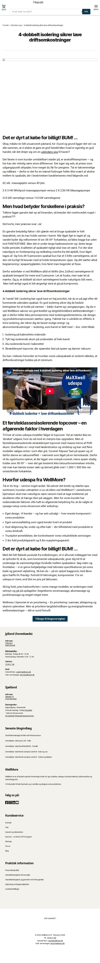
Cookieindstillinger (12, 889)
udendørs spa (49, 151)
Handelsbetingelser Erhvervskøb (17, 875)
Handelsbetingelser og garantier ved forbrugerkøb (24, 880)
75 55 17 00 (9, 664)
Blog (7, 851)
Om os (7, 846)
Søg (86, 11)
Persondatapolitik (12, 870)
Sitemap (8, 841)
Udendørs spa (16, 25)
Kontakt (8, 823)
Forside (6, 25)
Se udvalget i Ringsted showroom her (19, 716)
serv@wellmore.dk (27, 675)
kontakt (29, 710)
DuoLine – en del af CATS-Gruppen (18, 837)
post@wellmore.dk (23, 672)
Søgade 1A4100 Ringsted (11, 698)
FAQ (6, 827)
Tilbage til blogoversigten (50, 618)
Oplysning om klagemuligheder (17, 884)
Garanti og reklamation (14, 832)
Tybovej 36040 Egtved (10, 644)
